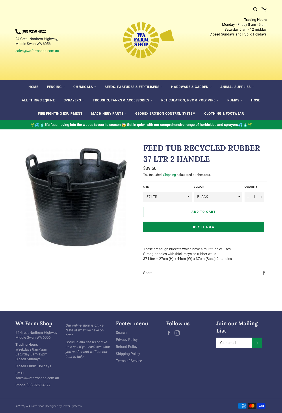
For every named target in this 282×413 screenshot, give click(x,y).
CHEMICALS (83, 87)
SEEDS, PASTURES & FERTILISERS (132, 87)
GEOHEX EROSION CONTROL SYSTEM (165, 114)
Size (146, 186)
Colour (199, 186)
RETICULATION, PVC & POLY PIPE (189, 100)
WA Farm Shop (35, 406)
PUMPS (234, 100)
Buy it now (204, 227)
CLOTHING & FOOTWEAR (224, 114)
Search (121, 333)
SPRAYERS (73, 100)
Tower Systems (72, 406)
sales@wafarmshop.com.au (37, 51)
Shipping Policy (128, 354)
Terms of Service (129, 361)
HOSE (255, 100)
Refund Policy (126, 347)
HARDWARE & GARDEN (190, 87)
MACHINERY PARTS (107, 114)
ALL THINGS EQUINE (38, 100)
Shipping (169, 175)
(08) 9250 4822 (38, 385)
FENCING (55, 87)
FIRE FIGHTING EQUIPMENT (60, 114)
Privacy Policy (127, 340)
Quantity (251, 186)
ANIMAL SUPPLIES (236, 87)
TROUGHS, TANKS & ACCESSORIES (121, 100)
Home (33, 87)
